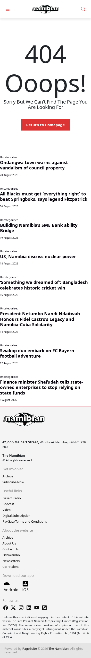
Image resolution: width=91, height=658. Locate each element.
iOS (25, 589)
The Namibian (59, 648)
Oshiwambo (11, 555)
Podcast (8, 504)
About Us (9, 543)
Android (11, 589)
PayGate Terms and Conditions (24, 521)
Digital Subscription (16, 515)
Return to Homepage (45, 124)
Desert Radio (11, 498)
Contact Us (10, 549)
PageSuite (29, 648)
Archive (7, 476)
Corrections (10, 566)
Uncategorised (9, 157)
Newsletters (11, 561)
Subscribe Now (13, 482)
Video (6, 510)
